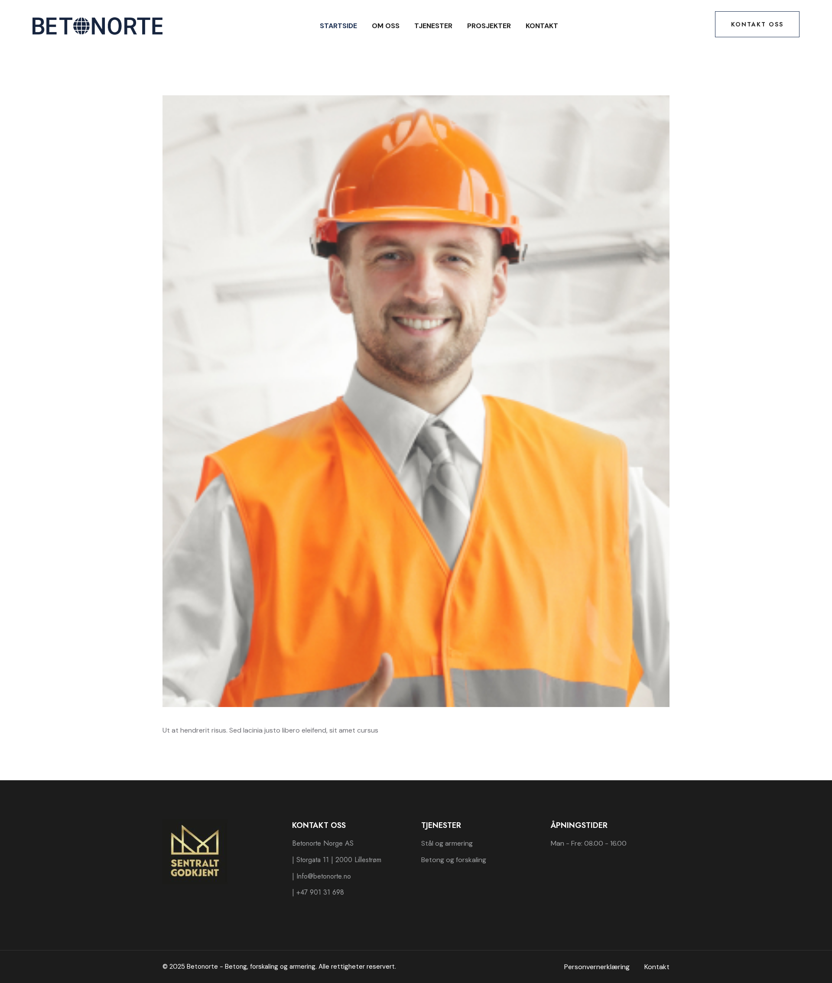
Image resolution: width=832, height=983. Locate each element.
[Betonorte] (97, 25)
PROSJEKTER (489, 25)
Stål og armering (447, 843)
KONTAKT (542, 25)
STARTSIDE (338, 25)
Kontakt (657, 966)
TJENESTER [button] (433, 25)
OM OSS (386, 25)
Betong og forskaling (453, 859)
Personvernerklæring (597, 966)
